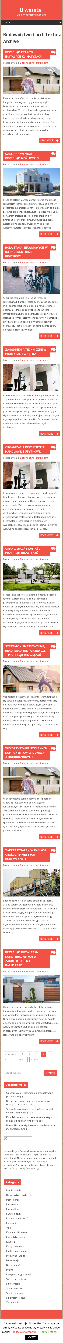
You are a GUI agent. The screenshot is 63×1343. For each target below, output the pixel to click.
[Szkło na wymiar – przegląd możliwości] (31, 182)
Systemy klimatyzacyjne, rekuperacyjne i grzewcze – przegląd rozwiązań (25, 650)
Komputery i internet (16, 1232)
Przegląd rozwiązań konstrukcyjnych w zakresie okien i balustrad (21, 958)
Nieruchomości (14, 1265)
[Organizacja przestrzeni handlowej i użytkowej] (31, 475)
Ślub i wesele (13, 1283)
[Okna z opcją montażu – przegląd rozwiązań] (31, 577)
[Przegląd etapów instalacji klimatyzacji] (31, 80)
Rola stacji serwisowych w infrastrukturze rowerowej (26, 251)
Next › (22, 1059)
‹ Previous (10, 1054)
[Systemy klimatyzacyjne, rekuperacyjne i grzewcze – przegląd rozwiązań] (31, 679)
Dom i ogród (13, 1199)
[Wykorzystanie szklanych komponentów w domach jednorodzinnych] (31, 780)
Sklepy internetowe (16, 1279)
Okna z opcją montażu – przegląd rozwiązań (24, 551)
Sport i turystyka (14, 1293)
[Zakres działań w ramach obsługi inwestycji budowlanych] (31, 882)
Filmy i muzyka (14, 1213)
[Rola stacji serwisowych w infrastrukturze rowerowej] (31, 280)
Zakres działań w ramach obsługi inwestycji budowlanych (25, 854)
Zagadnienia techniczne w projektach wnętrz (25, 351)
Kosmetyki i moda (15, 1237)
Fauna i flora (12, 1209)
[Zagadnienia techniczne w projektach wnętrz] (31, 377)
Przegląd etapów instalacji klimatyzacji (23, 54)
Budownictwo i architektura (34, 62)
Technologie (12, 1302)
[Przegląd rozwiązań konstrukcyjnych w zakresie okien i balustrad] (31, 989)
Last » (34, 1059)
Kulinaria (10, 1241)
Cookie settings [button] (49, 1331)
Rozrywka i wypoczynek (18, 1274)
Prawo (9, 1269)
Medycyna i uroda (15, 1255)
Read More (46, 140)
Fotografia (11, 1223)
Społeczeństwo (14, 1288)
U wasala (30, 10)
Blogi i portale (13, 1190)
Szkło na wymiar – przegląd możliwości (22, 156)
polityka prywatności (24, 1331)
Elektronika (12, 1204)
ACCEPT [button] (31, 1337)
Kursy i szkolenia (15, 1246)
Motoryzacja (12, 1260)
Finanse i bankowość (17, 1218)
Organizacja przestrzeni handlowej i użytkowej (25, 449)
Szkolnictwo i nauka (16, 1297)
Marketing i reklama (16, 1251)
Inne (8, 1227)
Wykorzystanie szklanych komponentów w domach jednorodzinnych (26, 752)
